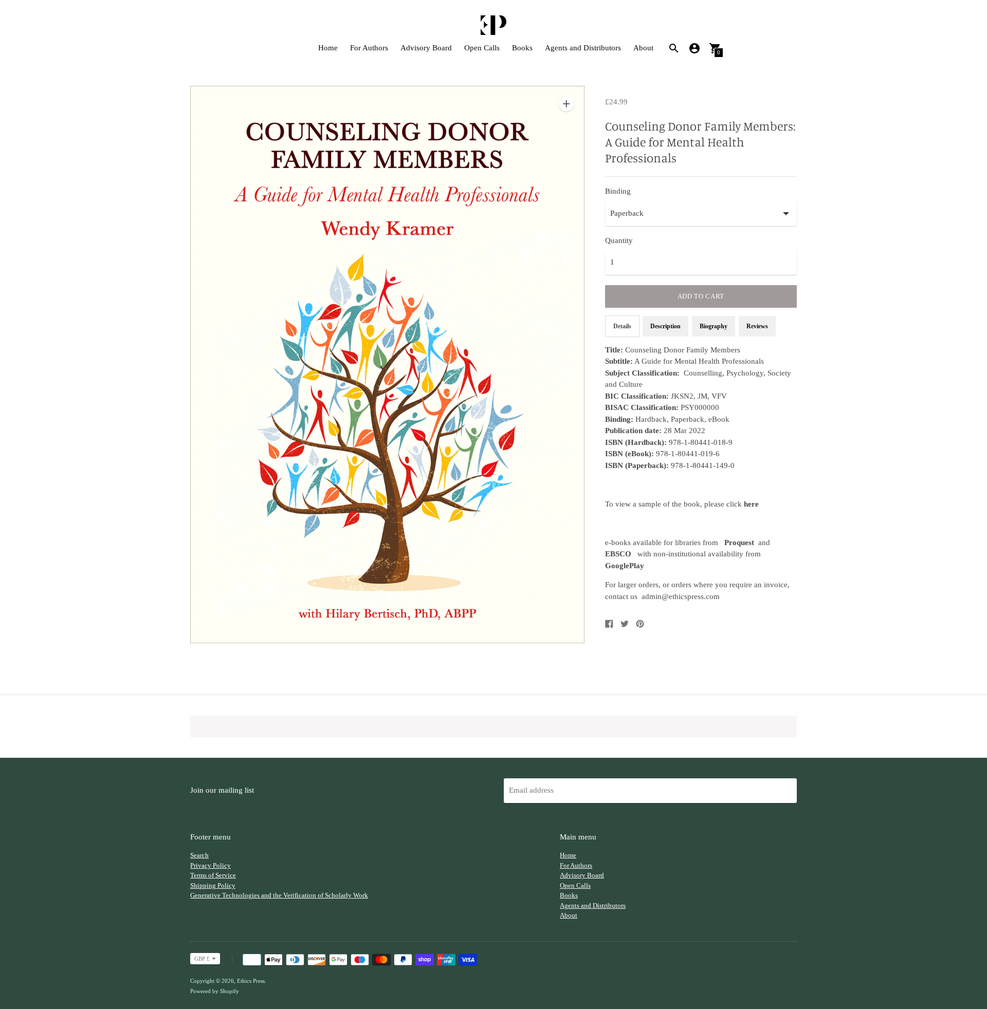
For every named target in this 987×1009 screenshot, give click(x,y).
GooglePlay (624, 566)
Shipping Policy (212, 885)
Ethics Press (251, 981)
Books (522, 48)
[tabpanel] (701, 473)
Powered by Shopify (214, 991)
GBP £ (202, 959)
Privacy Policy (210, 865)
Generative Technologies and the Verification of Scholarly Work (279, 895)
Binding (618, 191)
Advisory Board (426, 48)
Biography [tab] (713, 326)
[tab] (757, 326)
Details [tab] (622, 326)
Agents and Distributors (583, 48)
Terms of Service (213, 875)
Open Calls (482, 48)
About (643, 48)
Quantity (619, 240)
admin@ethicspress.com (681, 596)
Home (328, 48)
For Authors (369, 48)
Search (199, 855)
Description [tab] (665, 326)
